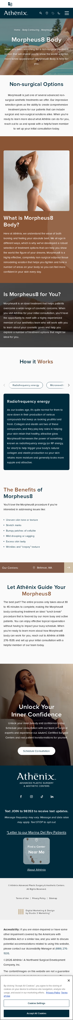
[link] (47, 13)
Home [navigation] (17, 29)
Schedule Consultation (36, 751)
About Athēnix (36, 869)
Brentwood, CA (45, 567)
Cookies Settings (36, 1003)
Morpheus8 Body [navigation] (50, 29)
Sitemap (53, 898)
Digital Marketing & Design (40, 912)
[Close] (69, 980)
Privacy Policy (39, 898)
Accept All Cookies (36, 1013)
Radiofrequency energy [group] (26, 385)
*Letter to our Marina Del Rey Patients (36, 832)
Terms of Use (22, 898)
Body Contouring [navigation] (30, 29)
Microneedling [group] (58, 385)
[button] (41, 13)
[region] (36, 998)
